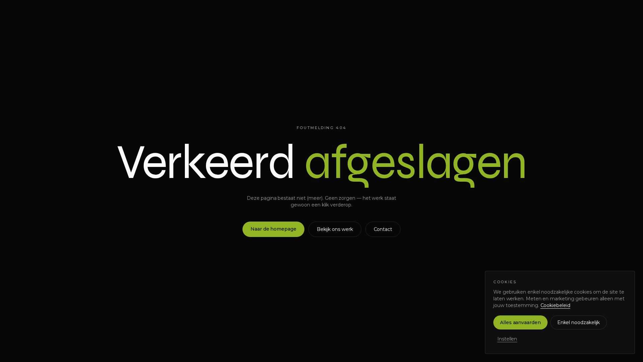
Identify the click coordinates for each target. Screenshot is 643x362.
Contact (383, 229)
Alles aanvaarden (520, 322)
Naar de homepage (273, 229)
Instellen (507, 339)
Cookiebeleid (555, 305)
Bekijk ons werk (335, 229)
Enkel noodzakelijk (578, 322)
